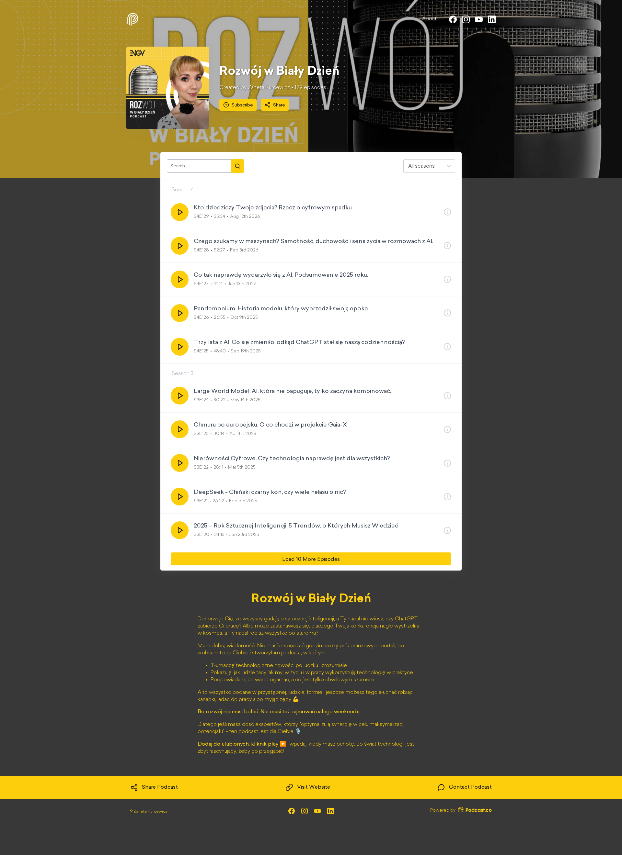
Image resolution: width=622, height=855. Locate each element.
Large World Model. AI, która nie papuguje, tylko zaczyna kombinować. (292, 391)
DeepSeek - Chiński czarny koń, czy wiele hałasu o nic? (270, 492)
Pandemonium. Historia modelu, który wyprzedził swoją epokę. (281, 309)
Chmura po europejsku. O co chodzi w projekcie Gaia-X (270, 425)
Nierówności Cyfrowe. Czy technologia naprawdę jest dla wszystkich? (292, 459)
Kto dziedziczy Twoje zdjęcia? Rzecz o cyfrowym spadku (273, 208)
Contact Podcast (470, 787)
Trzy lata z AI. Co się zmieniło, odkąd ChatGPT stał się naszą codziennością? (299, 343)
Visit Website (313, 787)
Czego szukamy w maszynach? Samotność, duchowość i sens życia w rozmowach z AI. (313, 242)
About (429, 19)
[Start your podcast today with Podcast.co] (474, 811)
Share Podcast (160, 787)
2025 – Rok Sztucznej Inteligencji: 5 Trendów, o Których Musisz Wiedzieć (296, 526)
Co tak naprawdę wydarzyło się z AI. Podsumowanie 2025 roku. (281, 275)
